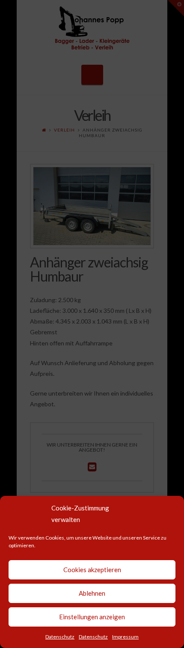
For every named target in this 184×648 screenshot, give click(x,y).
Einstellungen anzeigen (92, 617)
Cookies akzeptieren (92, 569)
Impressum (125, 636)
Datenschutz (59, 636)
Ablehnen (92, 593)
